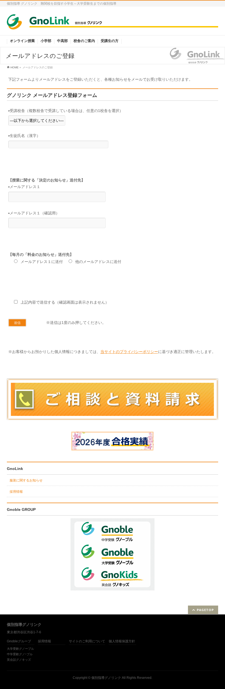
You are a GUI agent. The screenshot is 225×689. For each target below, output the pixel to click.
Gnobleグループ (19, 641)
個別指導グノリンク (106, 678)
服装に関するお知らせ (26, 480)
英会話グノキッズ (19, 659)
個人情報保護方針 (122, 641)
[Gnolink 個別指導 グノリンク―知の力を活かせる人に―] (112, 23)
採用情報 (16, 492)
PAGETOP (205, 610)
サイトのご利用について (87, 641)
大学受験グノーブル (20, 648)
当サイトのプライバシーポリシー (129, 351)
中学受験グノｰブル (20, 654)
